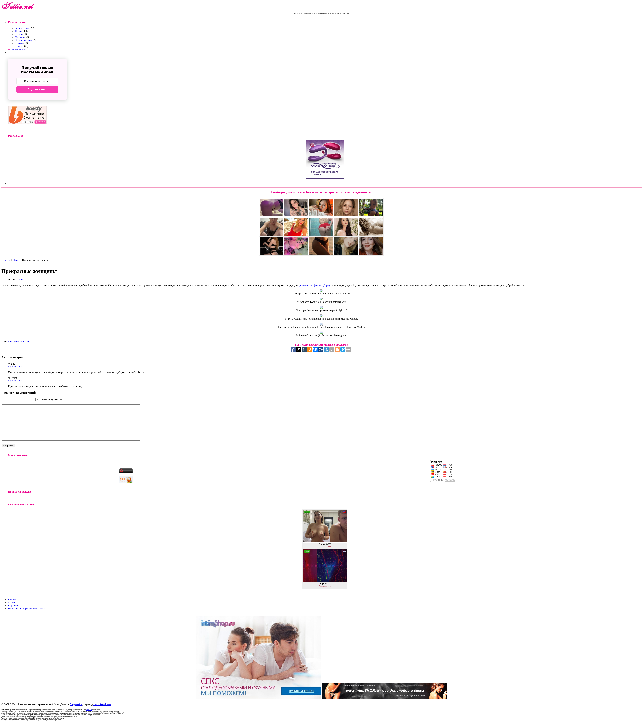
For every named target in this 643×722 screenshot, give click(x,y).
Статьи (19, 43)
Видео (18, 46)
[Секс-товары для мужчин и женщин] (384, 698)
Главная (5, 260)
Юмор (18, 34)
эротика (17, 341)
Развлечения (22, 28)
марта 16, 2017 (15, 366)
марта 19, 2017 (15, 380)
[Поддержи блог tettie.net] (27, 123)
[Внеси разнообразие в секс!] (258, 698)
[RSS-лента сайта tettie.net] (126, 482)
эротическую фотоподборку (314, 285)
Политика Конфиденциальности (26, 608)
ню (10, 341)
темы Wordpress (102, 704)
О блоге (12, 602)
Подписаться (37, 89)
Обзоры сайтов (23, 40)
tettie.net (89, 710)
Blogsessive (76, 704)
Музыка (19, 37)
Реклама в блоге (18, 49)
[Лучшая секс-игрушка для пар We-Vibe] (325, 177)
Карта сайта (15, 605)
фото (26, 341)
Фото (18, 31)
